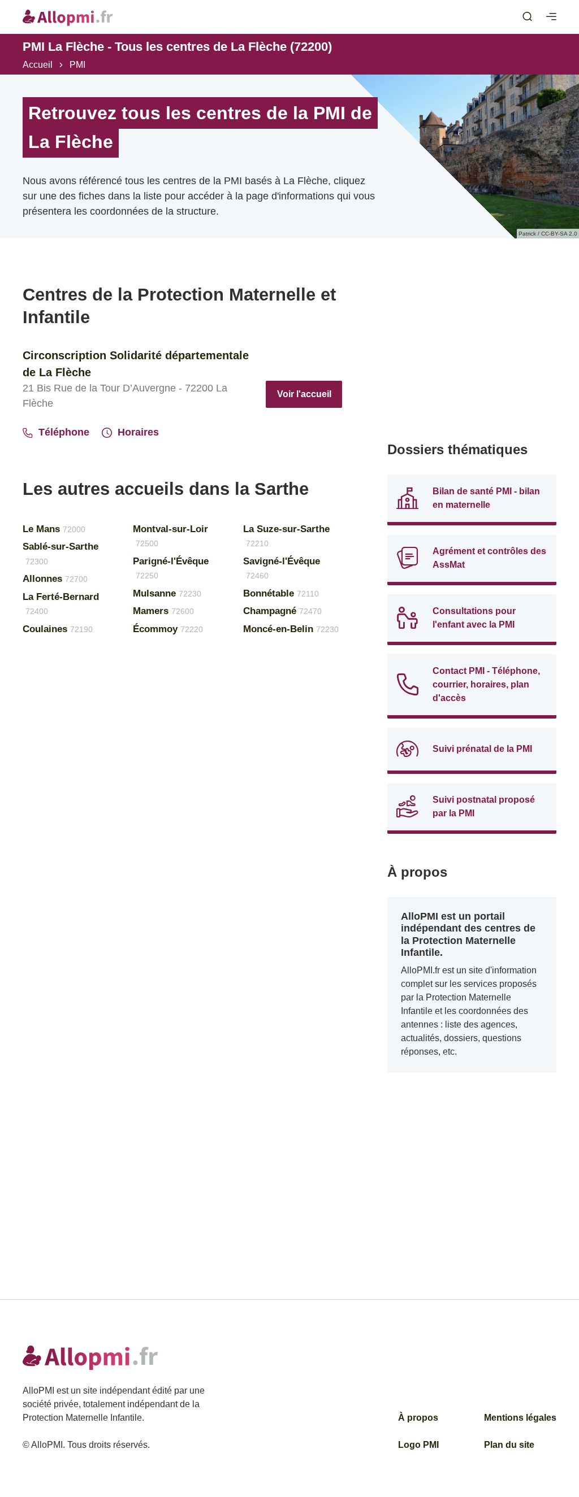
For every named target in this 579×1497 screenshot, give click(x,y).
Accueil (38, 64)
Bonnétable (281, 593)
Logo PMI (418, 1445)
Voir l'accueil (304, 394)
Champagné (282, 611)
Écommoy (168, 629)
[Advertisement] (471, 354)
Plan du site (509, 1445)
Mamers (163, 611)
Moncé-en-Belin (291, 629)
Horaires (138, 432)
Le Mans (54, 529)
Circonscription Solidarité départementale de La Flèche (136, 363)
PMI (77, 64)
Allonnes (55, 578)
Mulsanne (167, 593)
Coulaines (58, 629)
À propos (418, 1417)
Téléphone (63, 432)
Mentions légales (520, 1417)
